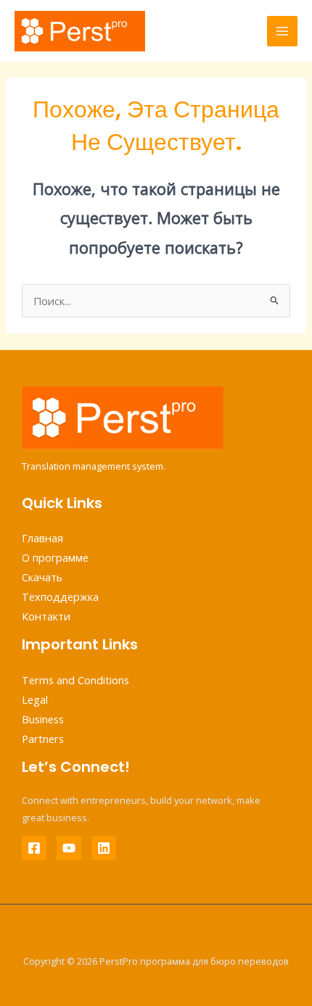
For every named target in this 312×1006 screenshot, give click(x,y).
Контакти (46, 616)
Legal (35, 699)
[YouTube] (69, 848)
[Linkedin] (103, 848)
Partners (43, 738)
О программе (55, 557)
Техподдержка (60, 596)
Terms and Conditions (75, 680)
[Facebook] (34, 848)
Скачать (42, 577)
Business (43, 719)
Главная (42, 538)
